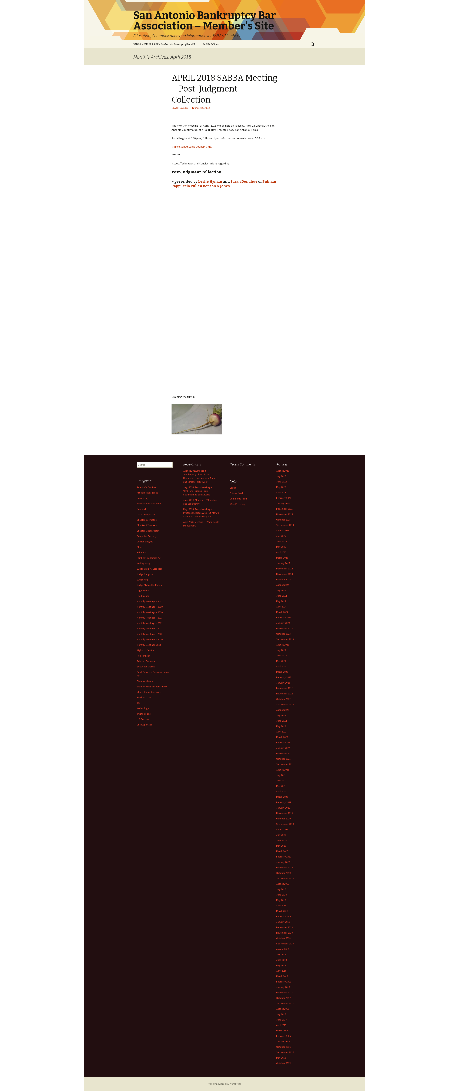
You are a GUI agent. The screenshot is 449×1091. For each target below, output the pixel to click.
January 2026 (283, 503)
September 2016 (285, 1052)
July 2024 (281, 590)
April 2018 (281, 970)
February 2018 (283, 981)
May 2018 (281, 965)
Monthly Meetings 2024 (149, 644)
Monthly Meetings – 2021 (150, 617)
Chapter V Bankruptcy (148, 530)
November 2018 (284, 932)
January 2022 (283, 747)
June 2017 (281, 1019)
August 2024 (282, 584)
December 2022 (284, 688)
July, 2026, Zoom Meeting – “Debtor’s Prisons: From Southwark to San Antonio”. (197, 491)
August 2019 (282, 883)
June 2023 (281, 655)
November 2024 (284, 574)
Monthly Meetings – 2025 (150, 634)
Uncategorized (202, 107)
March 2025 (282, 557)
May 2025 (281, 546)
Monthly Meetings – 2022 (150, 623)
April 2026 (281, 492)
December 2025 (284, 508)
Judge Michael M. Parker (149, 585)
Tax (138, 702)
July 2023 (281, 650)
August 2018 (282, 949)
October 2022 (283, 699)
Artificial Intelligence (147, 492)
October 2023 (283, 633)
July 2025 (281, 536)
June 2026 (281, 481)
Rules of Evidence (146, 661)
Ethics (140, 547)
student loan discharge (149, 692)
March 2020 (282, 851)
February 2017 (283, 1036)
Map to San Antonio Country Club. (192, 146)
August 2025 (282, 530)
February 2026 (283, 497)
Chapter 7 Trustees (147, 525)
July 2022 (281, 715)
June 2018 (281, 959)
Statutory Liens (145, 681)
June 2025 (281, 541)
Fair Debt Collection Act (149, 557)
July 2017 (281, 1014)
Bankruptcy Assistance (149, 503)
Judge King (143, 579)
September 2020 (285, 824)
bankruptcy (143, 498)
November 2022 (284, 693)
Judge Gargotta (145, 574)
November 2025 (284, 514)
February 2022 (283, 742)
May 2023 (281, 661)
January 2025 (283, 563)
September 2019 (285, 878)
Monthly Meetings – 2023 (150, 628)
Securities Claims (146, 666)
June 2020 (281, 840)
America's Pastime (146, 487)
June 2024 (281, 595)
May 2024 (281, 601)
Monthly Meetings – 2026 (150, 639)
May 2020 (281, 845)
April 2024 (281, 606)
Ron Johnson (143, 655)
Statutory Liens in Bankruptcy (152, 686)
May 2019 (281, 900)
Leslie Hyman (210, 181)
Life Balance (143, 595)
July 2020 (281, 834)
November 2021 (284, 753)
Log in (233, 487)
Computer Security (147, 536)
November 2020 (284, 813)
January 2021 (283, 807)
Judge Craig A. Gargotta (149, 568)
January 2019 (283, 921)
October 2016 (283, 1046)
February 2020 (283, 856)
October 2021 (283, 758)
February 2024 (283, 617)
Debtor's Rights (145, 541)
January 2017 (283, 1041)
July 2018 (281, 954)
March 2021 (282, 796)
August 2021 (282, 769)
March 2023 (282, 671)
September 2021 (285, 764)
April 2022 (281, 731)
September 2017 (285, 1003)
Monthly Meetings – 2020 (150, 612)
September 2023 (285, 639)
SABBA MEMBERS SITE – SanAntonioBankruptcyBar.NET (164, 44)
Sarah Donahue (243, 181)
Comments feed (238, 498)
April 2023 (281, 666)
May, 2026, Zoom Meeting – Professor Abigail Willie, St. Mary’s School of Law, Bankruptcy (201, 513)
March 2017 (282, 1030)
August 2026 (282, 470)
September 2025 (285, 525)
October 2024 (283, 579)
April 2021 (281, 791)
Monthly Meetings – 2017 (150, 601)
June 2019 (281, 894)
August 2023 (282, 644)
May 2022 (281, 726)
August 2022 (282, 709)
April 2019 (281, 905)
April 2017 (281, 1025)
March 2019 (282, 911)
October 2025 (283, 519)
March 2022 (282, 737)
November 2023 (284, 628)
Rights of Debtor (145, 650)
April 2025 (281, 552)
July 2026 (281, 476)
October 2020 (283, 818)
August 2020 (282, 829)
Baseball (141, 509)
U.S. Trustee (143, 719)
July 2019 (281, 889)
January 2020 (283, 862)
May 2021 (281, 786)
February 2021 (283, 802)
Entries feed (236, 493)
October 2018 (283, 938)
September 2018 (285, 943)
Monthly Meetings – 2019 (150, 606)
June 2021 (281, 780)
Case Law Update (146, 514)
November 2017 (284, 992)
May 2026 (281, 487)
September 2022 (285, 704)
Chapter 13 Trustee (147, 519)
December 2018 (284, 927)
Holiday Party (143, 563)
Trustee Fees (144, 713)
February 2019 (283, 916)
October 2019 (283, 872)
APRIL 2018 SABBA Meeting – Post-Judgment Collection (224, 89)
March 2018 (282, 976)
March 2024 (282, 612)
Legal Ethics (143, 590)
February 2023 (283, 677)
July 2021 (281, 775)
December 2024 (284, 568)
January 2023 (283, 682)
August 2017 (282, 1008)
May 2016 (281, 1057)
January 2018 (283, 987)
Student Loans (144, 697)
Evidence (141, 552)
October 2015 (283, 1063)
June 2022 (281, 720)
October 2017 (283, 997)
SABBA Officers (211, 44)
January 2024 (283, 622)
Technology (143, 708)
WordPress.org (238, 504)
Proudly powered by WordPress (224, 1083)
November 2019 (284, 867)
